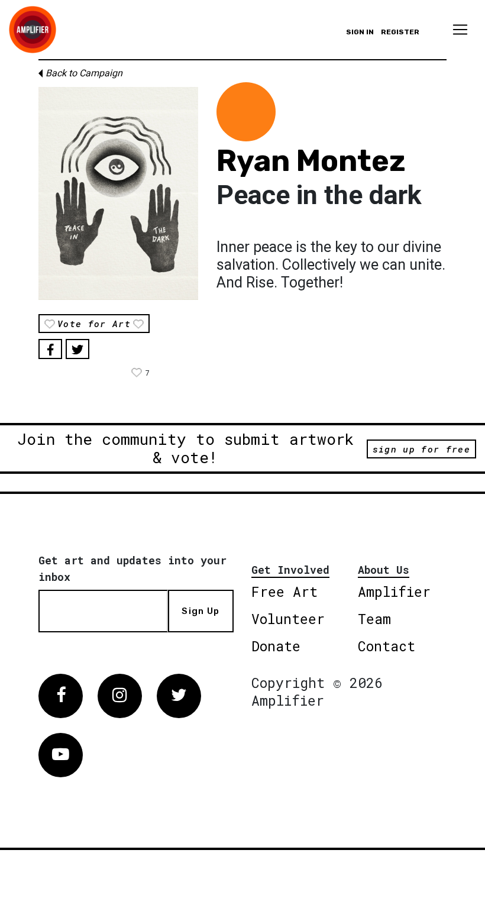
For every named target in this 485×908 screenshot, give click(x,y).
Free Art (284, 591)
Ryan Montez (311, 161)
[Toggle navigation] (460, 29)
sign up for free (421, 449)
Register (400, 32)
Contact (386, 646)
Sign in (360, 32)
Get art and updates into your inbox (132, 568)
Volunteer (288, 619)
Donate (275, 646)
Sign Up (200, 611)
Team (374, 619)
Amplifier (394, 591)
